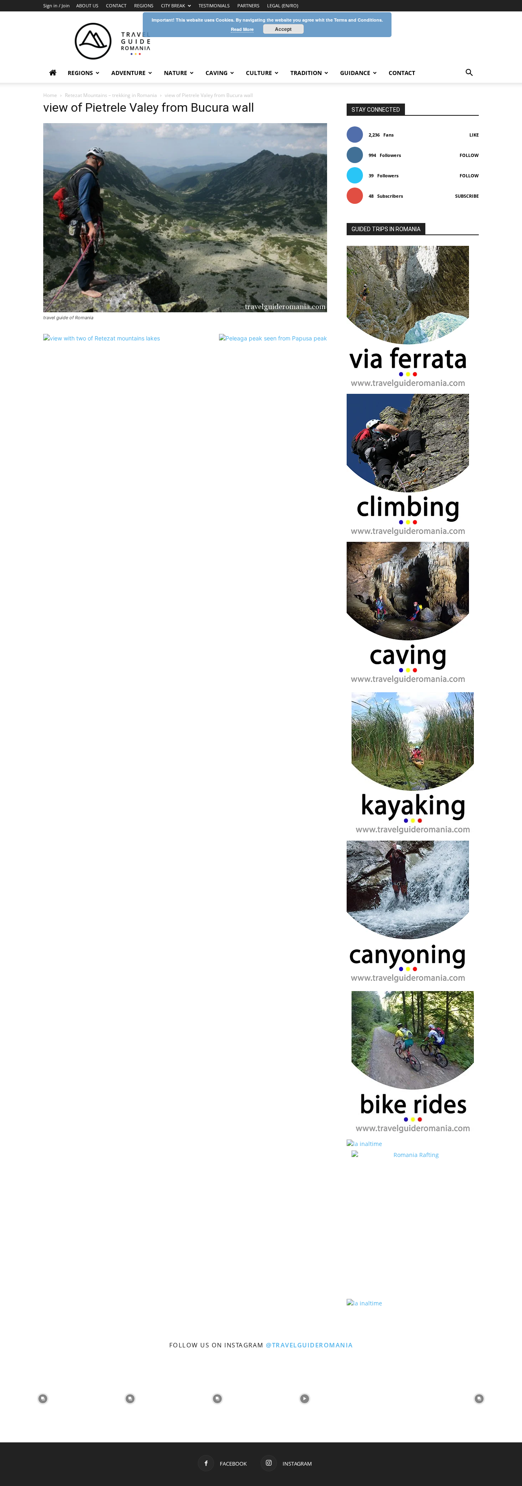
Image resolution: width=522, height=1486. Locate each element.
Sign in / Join (56, 5)
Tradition (306, 73)
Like (474, 135)
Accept (283, 29)
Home (50, 95)
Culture (259, 73)
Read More (242, 29)
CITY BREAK (173, 5)
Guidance (355, 73)
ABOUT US (87, 5)
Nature (175, 73)
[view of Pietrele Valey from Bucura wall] (185, 310)
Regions (80, 73)
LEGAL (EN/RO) (282, 5)
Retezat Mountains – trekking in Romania (111, 95)
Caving (217, 73)
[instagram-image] (43, 1398)
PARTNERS (248, 5)
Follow (469, 155)
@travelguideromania (309, 1345)
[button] (469, 73)
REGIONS (143, 5)
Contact (402, 73)
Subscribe (467, 196)
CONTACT (116, 5)
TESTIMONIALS (214, 5)
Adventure (128, 73)
